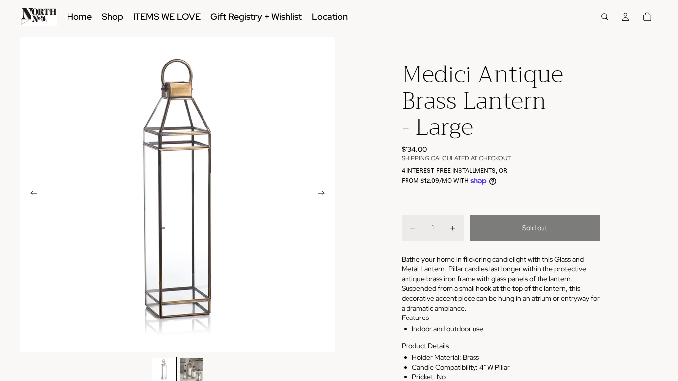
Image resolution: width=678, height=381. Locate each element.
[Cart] (647, 17)
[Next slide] (324, 195)
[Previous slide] (31, 195)
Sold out (534, 227)
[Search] (604, 17)
